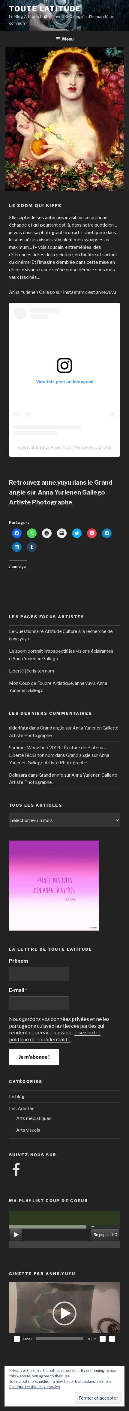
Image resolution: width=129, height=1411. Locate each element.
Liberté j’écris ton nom (31, 671)
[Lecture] (17, 1339)
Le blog (17, 1096)
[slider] (59, 1338)
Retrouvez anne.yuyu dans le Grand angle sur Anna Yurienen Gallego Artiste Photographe (60, 492)
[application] (64, 1313)
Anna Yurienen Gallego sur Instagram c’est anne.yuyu (62, 292)
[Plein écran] (112, 1339)
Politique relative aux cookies (34, 1387)
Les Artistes (21, 1108)
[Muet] (103, 1339)
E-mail (18, 990)
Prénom (18, 961)
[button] (64, 1313)
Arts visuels (28, 1130)
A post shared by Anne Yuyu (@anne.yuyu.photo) (64, 447)
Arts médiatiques (34, 1118)
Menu (68, 38)
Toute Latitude (45, 9)
